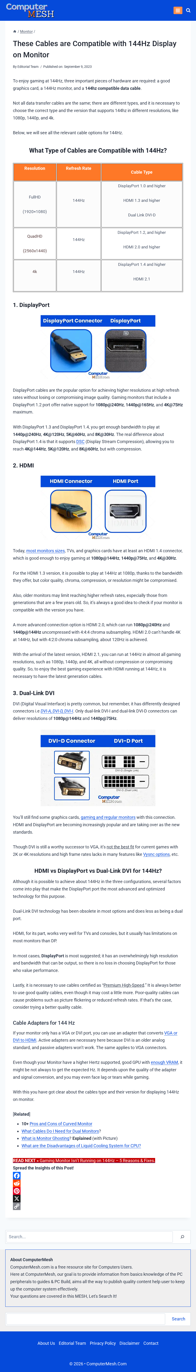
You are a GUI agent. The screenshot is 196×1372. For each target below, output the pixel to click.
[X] (98, 1198)
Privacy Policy (103, 1343)
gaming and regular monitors (108, 817)
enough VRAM (164, 1062)
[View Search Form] (188, 10)
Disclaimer (130, 1343)
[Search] (182, 1237)
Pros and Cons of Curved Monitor (61, 1123)
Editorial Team (72, 1343)
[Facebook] (98, 1175)
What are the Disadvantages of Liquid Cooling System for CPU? (81, 1145)
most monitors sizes (45, 550)
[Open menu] (178, 10)
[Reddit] (98, 1183)
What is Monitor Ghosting (45, 1138)
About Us (46, 1343)
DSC (80, 441)
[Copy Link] (98, 1206)
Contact (150, 1343)
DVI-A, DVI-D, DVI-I (57, 710)
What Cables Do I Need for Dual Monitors (60, 1131)
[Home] (14, 31)
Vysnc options (156, 854)
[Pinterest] (98, 1191)
